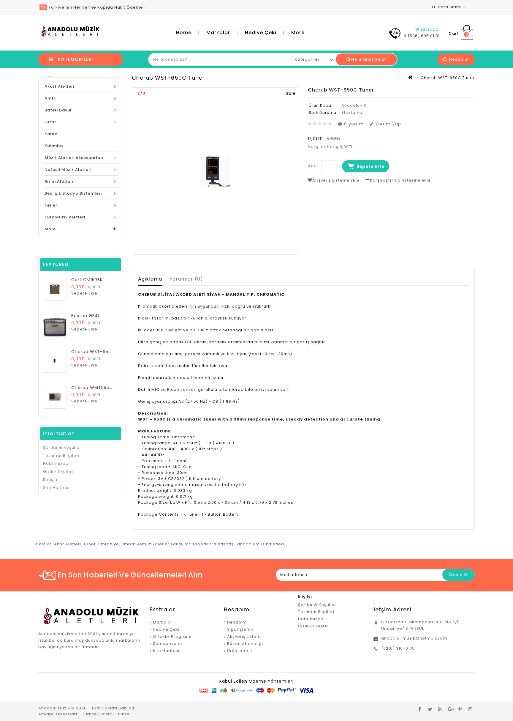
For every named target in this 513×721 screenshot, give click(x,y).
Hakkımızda (56, 463)
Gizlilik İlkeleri (58, 471)
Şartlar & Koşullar (62, 447)
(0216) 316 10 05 (398, 648)
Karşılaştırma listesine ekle (400, 180)
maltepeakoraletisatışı (210, 544)
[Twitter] (429, 708)
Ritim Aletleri (59, 181)
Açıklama (150, 279)
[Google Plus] (450, 708)
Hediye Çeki (260, 32)
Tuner (89, 544)
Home (183, 32)
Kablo (51, 134)
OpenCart (66, 714)
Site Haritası (56, 487)
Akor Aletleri (67, 544)
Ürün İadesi (239, 651)
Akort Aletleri (59, 86)
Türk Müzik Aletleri (65, 217)
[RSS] (440, 708)
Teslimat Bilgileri (61, 455)
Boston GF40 (86, 316)
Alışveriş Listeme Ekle (336, 180)
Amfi (50, 98)
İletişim (51, 479)
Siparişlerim (240, 629)
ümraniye (108, 544)
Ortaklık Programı (172, 636)
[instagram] (470, 708)
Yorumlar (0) (186, 279)
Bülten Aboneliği (245, 643)
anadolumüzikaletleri (260, 544)
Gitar (50, 122)
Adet (313, 166)
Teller (51, 205)
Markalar (218, 32)
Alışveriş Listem (244, 636)
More (298, 32)
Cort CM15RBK (87, 280)
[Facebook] (419, 708)
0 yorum (354, 124)
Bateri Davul (58, 110)
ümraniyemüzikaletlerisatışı (151, 544)
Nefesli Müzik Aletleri (68, 169)
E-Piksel (122, 714)
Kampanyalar (168, 643)
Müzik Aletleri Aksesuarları (74, 157)
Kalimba (54, 146)
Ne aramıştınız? (369, 59)
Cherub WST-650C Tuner (100, 352)
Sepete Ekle (370, 166)
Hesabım (237, 622)
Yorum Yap (388, 124)
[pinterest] (460, 708)
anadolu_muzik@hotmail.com (414, 638)
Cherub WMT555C (92, 388)
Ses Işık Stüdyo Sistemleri (73, 193)
